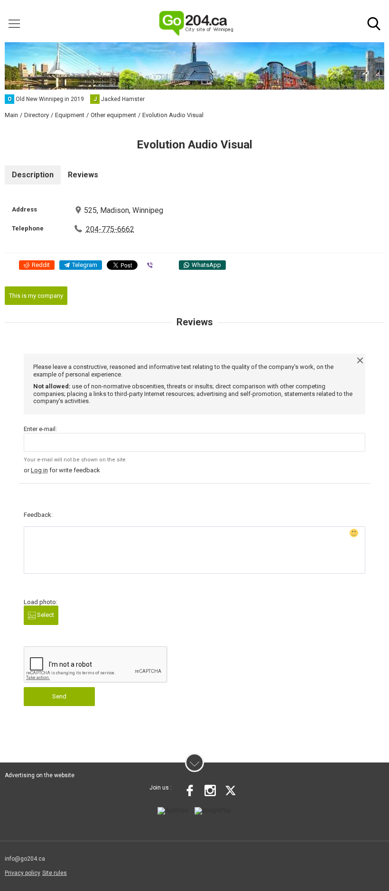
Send (59, 696)
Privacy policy (22, 873)
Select (45, 614)
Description (33, 174)
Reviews (83, 174)
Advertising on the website (39, 775)
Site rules (54, 873)
